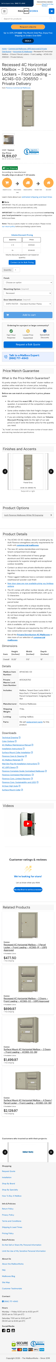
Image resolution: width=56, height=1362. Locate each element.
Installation (6, 1177)
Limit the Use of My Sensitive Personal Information (24, 1251)
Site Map (6, 1282)
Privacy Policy (8, 1215)
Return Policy (7, 1208)
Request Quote (8, 1171)
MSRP (20, 33)
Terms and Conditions (11, 1221)
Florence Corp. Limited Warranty (16, 778)
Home (4, 49)
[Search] (51, 18)
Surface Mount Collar (11, 790)
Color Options (8, 741)
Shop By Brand (8, 1183)
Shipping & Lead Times (12, 1227)
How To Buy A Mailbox (11, 1196)
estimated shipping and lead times (37, 197)
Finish (6, 278)
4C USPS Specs (9, 767)
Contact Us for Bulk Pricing (22, 262)
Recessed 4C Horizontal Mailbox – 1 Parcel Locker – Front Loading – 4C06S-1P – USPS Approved (25, 947)
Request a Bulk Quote (28, 344)
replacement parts (34, 722)
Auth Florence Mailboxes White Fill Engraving (23, 515)
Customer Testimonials (12, 1288)
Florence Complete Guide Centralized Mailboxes (23, 771)
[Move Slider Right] (51, 471)
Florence (7, 942)
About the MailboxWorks (13, 1264)
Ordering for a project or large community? (28, 325)
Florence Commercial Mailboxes (18, 88)
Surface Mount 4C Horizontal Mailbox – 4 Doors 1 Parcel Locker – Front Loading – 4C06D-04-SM (28, 1101)
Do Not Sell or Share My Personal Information (21, 1245)
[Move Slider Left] (5, 471)
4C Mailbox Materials (11, 760)
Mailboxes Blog (8, 1276)
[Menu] (4, 11)
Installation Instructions (12, 748)
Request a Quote (28, 27)
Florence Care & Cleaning (13, 756)
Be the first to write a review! (28, 889)
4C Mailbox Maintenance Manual (16, 745)
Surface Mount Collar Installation (16, 752)
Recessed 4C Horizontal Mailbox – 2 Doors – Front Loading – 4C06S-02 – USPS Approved (26, 1000)
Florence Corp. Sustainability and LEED (19, 782)
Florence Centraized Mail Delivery (16, 775)
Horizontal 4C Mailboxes (22, 52)
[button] (51, 11)
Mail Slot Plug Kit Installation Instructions (19, 763)
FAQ (3, 1270)
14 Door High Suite (10, 786)
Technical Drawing (10, 737)
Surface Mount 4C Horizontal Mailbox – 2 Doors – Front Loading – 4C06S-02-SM (27, 1051)
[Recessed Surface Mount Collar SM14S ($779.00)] (28, 293)
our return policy (8, 226)
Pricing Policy (8, 1233)
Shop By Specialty (10, 1189)
